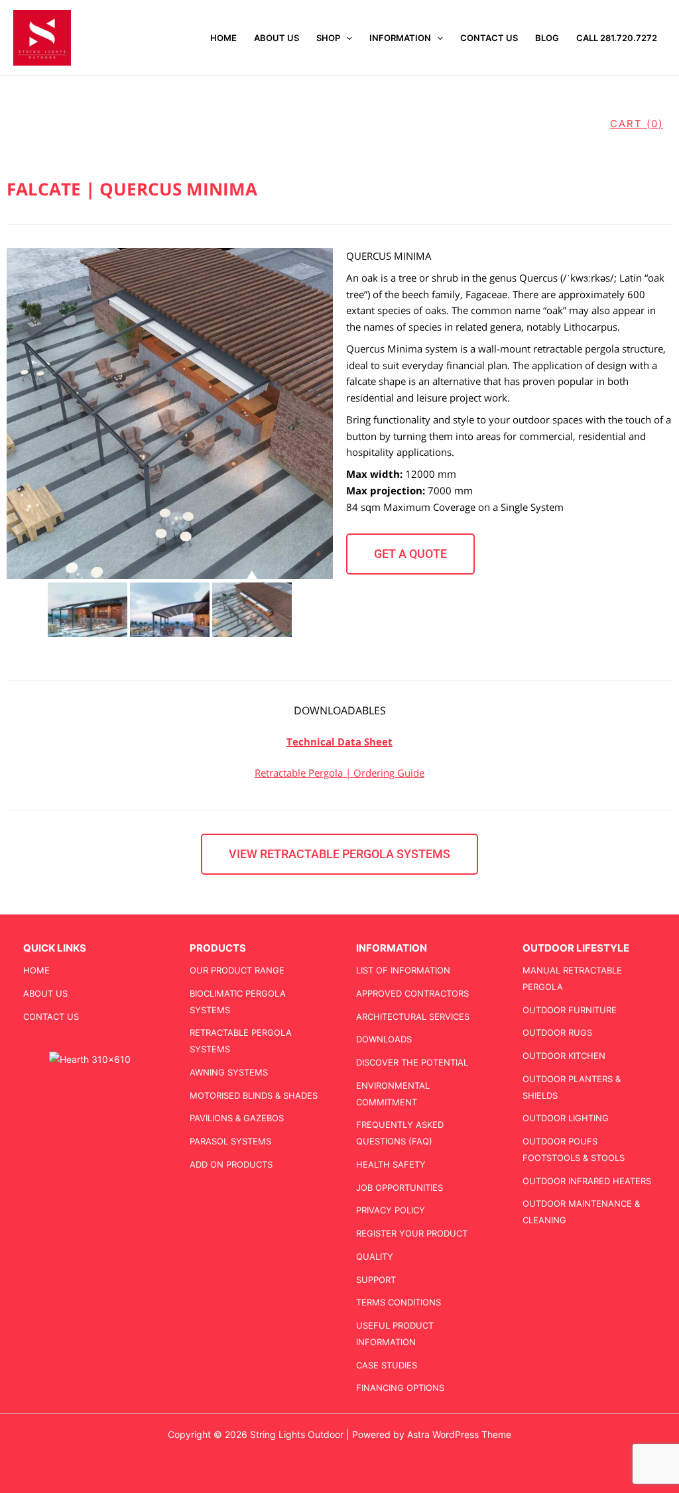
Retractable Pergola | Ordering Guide (339, 772)
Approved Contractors (412, 993)
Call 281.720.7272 (616, 37)
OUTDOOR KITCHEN (564, 1055)
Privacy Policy (390, 1210)
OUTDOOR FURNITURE (570, 1010)
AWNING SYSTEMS (229, 1072)
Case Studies (386, 1365)
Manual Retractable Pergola (572, 978)
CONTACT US (489, 37)
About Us (276, 37)
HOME (223, 37)
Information (400, 37)
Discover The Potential (412, 1062)
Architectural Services (412, 1016)
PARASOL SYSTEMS (230, 1141)
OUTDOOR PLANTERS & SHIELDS (572, 1087)
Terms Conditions (398, 1302)
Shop (328, 37)
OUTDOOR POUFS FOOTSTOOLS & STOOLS (574, 1149)
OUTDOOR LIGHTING (566, 1118)
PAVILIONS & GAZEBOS (237, 1118)
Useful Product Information (395, 1333)
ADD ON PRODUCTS (231, 1164)
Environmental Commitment (393, 1093)
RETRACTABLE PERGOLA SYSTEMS (241, 1040)
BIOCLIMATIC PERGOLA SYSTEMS (238, 1001)
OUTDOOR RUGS (557, 1032)
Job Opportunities (399, 1187)
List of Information (403, 970)
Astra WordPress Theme (459, 1434)
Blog (547, 37)
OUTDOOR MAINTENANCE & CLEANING (581, 1211)
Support (376, 1279)
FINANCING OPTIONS (400, 1387)
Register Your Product (411, 1233)
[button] (346, 37)
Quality (374, 1256)
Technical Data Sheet (339, 741)
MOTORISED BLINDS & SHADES (254, 1095)
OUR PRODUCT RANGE (237, 970)
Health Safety (391, 1164)
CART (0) (636, 123)
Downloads (384, 1039)
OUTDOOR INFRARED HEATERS (587, 1181)
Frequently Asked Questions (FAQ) (400, 1132)
